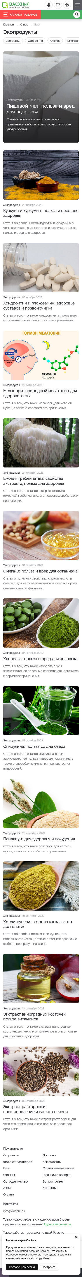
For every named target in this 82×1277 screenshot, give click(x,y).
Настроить (49, 1267)
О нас (24, 24)
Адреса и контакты (57, 1224)
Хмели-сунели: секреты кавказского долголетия (37, 924)
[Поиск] (76, 14)
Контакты (49, 1188)
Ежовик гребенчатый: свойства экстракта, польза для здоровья (33, 481)
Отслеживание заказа (58, 1168)
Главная (8, 24)
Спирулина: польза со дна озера (34, 746)
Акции (7, 1188)
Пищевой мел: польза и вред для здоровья (41, 109)
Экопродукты (15, 100)
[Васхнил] (16, 5)
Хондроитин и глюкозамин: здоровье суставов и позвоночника (39, 305)
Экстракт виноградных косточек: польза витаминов (35, 1017)
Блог (6, 1168)
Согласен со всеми (22, 1267)
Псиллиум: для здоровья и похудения (39, 838)
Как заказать (52, 1162)
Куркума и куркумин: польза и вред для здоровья (40, 213)
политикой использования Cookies (27, 1251)
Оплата (8, 1194)
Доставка (49, 1155)
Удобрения (35, 41)
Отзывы (9, 1175)
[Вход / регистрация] (49, 5)
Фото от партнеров (17, 1162)
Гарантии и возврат (57, 1175)
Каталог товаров (23, 14)
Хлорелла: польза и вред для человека (40, 658)
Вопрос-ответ (53, 1181)
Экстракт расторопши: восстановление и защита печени (35, 1109)
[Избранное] (58, 5)
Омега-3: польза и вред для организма (40, 571)
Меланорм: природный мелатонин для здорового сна (40, 393)
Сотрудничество (15, 1181)
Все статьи (13, 41)
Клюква (55, 41)
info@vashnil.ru (14, 1211)
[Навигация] (77, 5)
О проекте (11, 1155)
